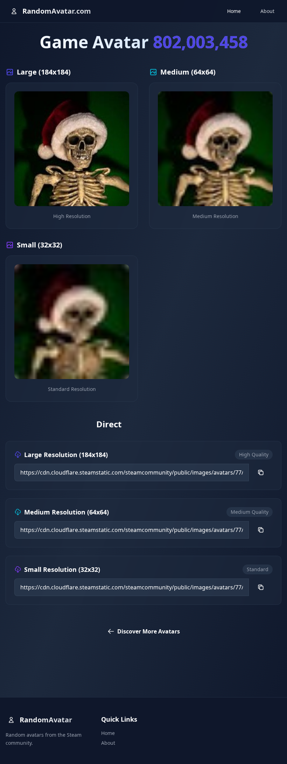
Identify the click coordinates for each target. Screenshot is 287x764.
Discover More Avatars (148, 631)
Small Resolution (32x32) (62, 569)
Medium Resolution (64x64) (66, 512)
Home (234, 11)
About (267, 11)
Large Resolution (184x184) (66, 454)
